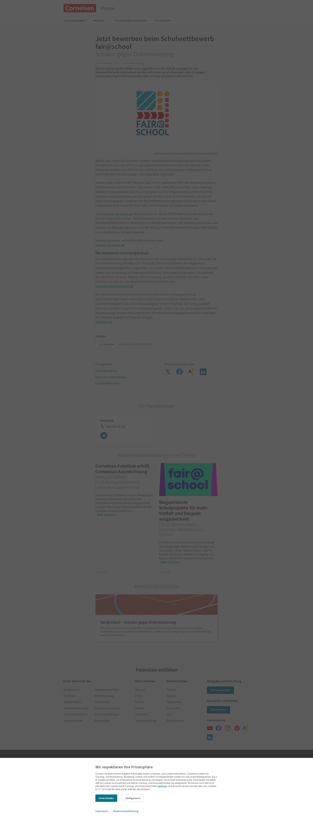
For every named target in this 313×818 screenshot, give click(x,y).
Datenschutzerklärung (125, 811)
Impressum (101, 811)
